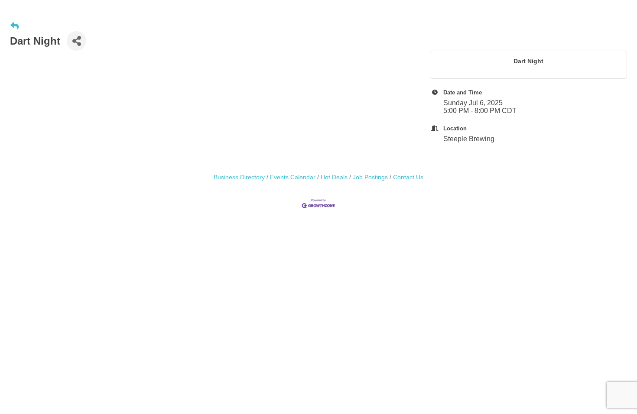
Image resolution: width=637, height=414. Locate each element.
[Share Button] (76, 41)
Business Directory (239, 177)
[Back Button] (14, 26)
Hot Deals (334, 177)
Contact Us (408, 177)
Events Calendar (292, 177)
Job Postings (370, 177)
